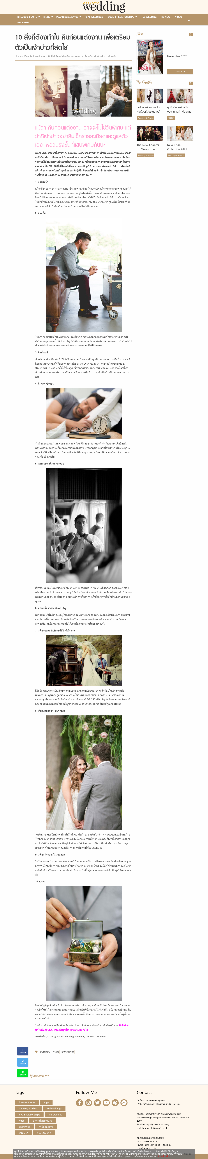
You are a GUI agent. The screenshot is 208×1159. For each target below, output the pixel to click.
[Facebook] (80, 1102)
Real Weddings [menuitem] (94, 16)
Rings (46, 1102)
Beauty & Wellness (34, 56)
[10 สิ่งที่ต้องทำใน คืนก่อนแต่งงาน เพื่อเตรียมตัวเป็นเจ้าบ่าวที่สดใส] (191, 83)
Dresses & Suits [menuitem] (27, 16)
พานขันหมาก (44, 1133)
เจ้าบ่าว (56, 1052)
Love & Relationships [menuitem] (121, 16)
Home (18, 56)
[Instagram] (89, 1102)
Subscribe (180, 71)
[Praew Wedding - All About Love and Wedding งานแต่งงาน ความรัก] (104, 6)
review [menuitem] (165, 16)
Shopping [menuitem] (23, 22)
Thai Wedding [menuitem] (148, 16)
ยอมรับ (187, 1153)
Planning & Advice (145, 118)
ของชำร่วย (24, 1126)
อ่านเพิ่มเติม (163, 1156)
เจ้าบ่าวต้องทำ (68, 1052)
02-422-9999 (178, 1117)
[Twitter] (98, 1102)
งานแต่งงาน (45, 1052)
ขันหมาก (23, 1133)
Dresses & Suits (27, 1102)
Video (22, 1120)
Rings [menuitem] (46, 16)
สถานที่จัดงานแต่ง (42, 1120)
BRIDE (171, 118)
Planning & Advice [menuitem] (67, 16)
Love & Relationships (29, 1114)
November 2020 (177, 56)
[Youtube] (106, 1102)
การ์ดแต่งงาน (46, 1126)
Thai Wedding (55, 1114)
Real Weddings (54, 1108)
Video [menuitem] (178, 16)
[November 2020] (191, 34)
